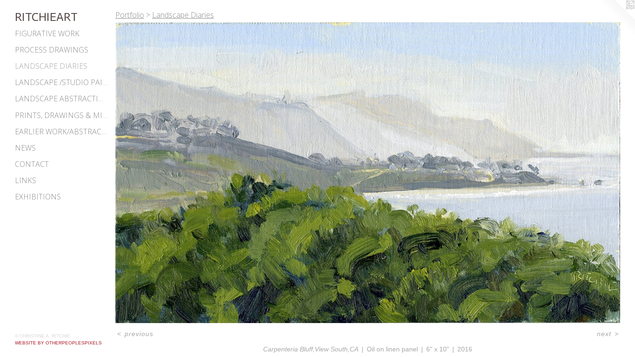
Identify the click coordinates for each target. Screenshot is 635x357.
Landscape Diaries (51, 66)
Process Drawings (51, 50)
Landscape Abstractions (61, 98)
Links (25, 180)
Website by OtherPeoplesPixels (58, 342)
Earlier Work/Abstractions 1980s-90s (61, 131)
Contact (32, 164)
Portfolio (129, 15)
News (25, 148)
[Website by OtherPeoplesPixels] (616, 18)
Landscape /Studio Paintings (61, 82)
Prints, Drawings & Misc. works (61, 115)
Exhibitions (38, 197)
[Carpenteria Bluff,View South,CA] (367, 172)
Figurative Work (47, 33)
